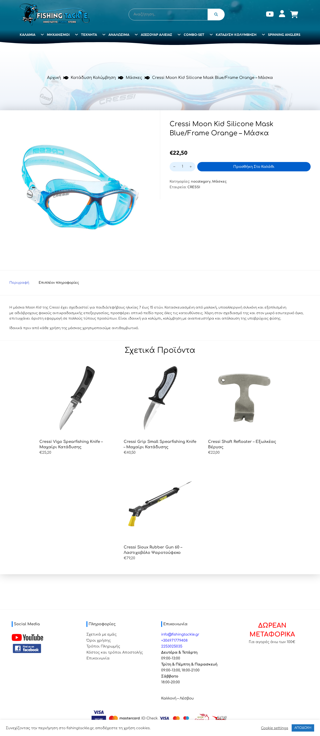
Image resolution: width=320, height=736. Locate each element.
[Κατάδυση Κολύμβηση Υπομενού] (263, 34)
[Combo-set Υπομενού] (211, 34)
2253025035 (171, 646)
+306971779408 (174, 641)
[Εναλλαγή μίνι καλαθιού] (294, 14)
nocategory (201, 181)
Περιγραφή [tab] (19, 282)
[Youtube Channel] (27, 637)
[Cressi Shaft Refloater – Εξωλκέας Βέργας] (244, 398)
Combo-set (194, 34)
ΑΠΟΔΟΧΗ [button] (302, 727)
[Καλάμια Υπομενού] (42, 34)
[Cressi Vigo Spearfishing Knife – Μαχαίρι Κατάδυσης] (75, 398)
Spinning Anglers (284, 34)
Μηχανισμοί (58, 34)
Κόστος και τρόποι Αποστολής (114, 653)
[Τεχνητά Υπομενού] (104, 34)
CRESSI (193, 187)
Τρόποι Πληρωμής (103, 646)
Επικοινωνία (98, 658)
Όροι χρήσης (98, 641)
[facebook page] (27, 648)
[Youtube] (270, 15)
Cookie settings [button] (274, 728)
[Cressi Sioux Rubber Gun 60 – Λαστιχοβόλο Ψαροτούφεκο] (160, 503)
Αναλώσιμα (118, 34)
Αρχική (54, 77)
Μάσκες (134, 77)
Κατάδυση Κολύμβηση (236, 34)
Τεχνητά (89, 34)
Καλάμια (27, 34)
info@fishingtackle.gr (180, 635)
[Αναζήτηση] (216, 14)
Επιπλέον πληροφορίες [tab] (59, 282)
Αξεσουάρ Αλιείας (156, 34)
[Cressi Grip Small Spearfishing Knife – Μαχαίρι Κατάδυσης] (160, 398)
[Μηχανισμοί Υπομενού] (76, 34)
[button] (144, 126)
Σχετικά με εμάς (101, 635)
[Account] (282, 14)
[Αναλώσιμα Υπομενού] (136, 34)
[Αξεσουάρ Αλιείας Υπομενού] (179, 34)
